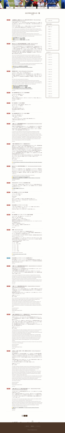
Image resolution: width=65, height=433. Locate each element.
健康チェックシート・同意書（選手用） (19, 38)
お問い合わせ (27, 426)
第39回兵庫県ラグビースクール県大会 (19, 37)
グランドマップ (38, 426)
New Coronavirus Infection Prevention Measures (21, 176)
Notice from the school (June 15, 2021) (19, 254)
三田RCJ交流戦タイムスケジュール (18, 188)
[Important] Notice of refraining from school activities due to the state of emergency (27, 162)
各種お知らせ (32, 426)
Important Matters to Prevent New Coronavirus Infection (22, 67)
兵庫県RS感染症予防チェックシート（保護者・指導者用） (22, 87)
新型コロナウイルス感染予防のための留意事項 (20, 66)
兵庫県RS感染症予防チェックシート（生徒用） (20, 86)
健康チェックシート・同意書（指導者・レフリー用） (21, 39)
